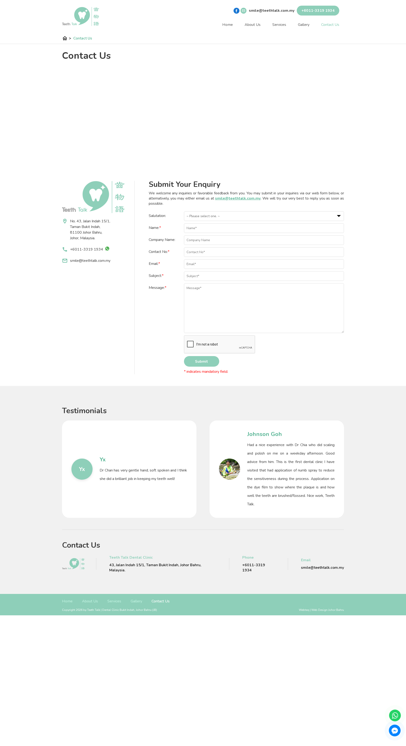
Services (279, 24)
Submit (201, 361)
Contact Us (330, 24)
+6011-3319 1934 (87, 249)
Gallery (303, 24)
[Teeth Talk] (80, 16)
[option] (129, 469)
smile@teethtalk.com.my (90, 260)
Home (227, 24)
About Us (253, 24)
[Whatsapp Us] (395, 715)
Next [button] (347, 469)
